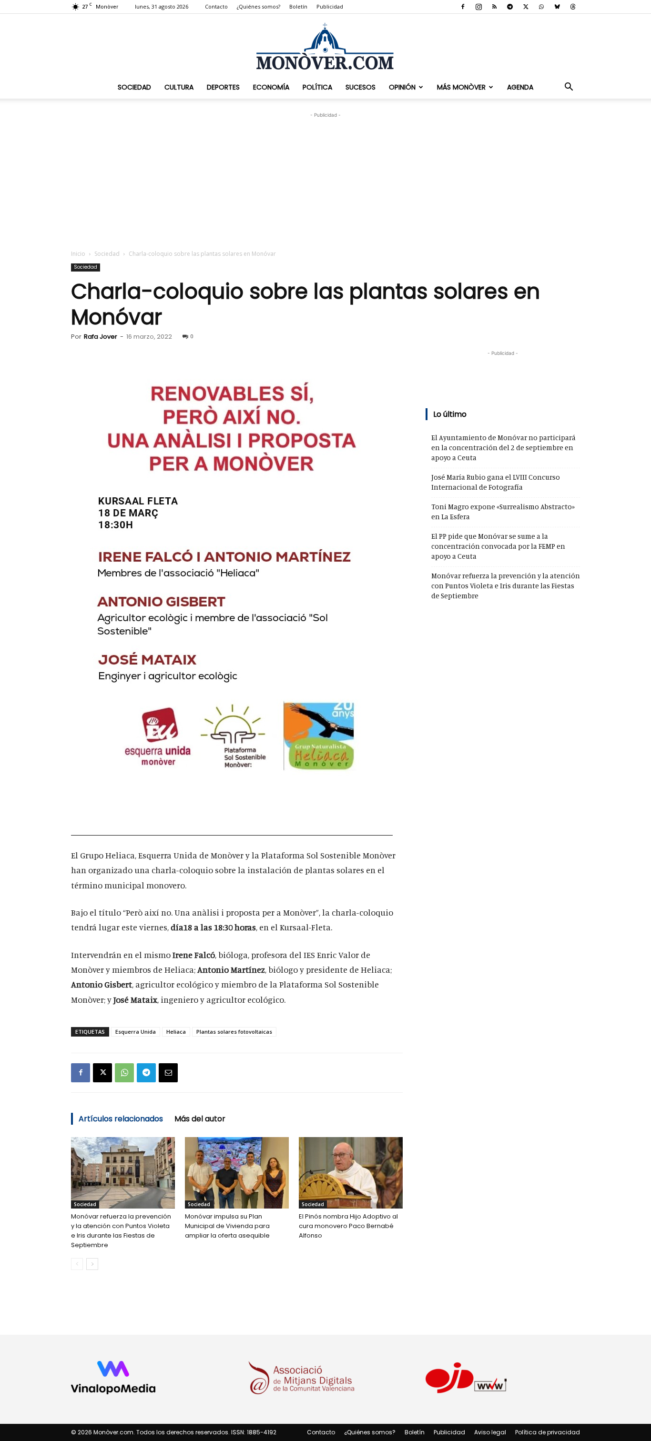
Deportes (223, 87)
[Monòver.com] (325, 45)
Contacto (216, 6)
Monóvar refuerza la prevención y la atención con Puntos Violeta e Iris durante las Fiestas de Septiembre (121, 1231)
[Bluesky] (557, 6)
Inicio (78, 254)
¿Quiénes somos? (258, 6)
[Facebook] (463, 6)
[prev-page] (77, 1264)
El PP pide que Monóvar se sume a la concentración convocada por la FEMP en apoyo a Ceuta (498, 546)
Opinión (402, 87)
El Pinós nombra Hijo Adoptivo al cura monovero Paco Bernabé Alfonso (348, 1226)
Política (317, 87)
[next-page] (92, 1264)
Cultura (178, 87)
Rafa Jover (100, 336)
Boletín (298, 6)
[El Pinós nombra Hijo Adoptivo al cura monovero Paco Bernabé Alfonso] (351, 1173)
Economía (271, 87)
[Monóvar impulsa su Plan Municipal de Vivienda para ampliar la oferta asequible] (237, 1173)
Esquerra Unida (135, 1031)
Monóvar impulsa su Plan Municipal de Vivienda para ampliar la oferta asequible (227, 1226)
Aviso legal (490, 1432)
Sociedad (134, 87)
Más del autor (199, 1118)
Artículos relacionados (121, 1118)
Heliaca (176, 1031)
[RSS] (494, 6)
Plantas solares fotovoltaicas (234, 1031)
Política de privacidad (547, 1432)
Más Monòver (461, 87)
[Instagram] (478, 6)
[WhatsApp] (541, 6)
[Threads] (573, 6)
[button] (568, 87)
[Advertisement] (325, 179)
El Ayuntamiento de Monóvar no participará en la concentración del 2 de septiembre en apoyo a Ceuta (503, 447)
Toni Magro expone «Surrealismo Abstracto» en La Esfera (503, 511)
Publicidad (329, 6)
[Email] (168, 1072)
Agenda (520, 87)
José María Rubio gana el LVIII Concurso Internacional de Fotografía (495, 482)
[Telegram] (510, 6)
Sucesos (361, 87)
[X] (526, 6)
